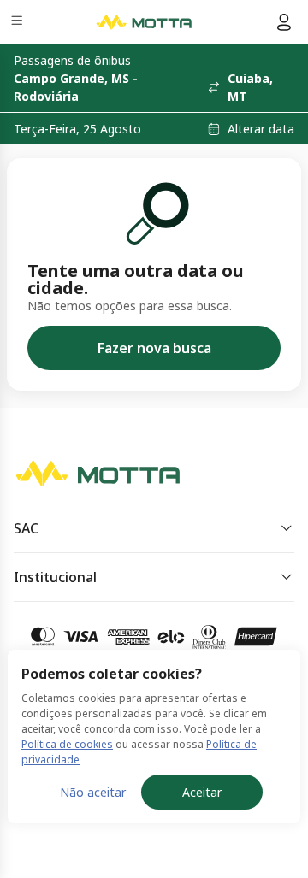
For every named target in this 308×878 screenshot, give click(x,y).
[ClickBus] (74, 469)
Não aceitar (93, 792)
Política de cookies (67, 744)
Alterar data (261, 129)
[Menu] (18, 23)
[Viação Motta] (143, 22)
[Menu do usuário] (284, 22)
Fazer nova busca (154, 348)
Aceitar (202, 792)
